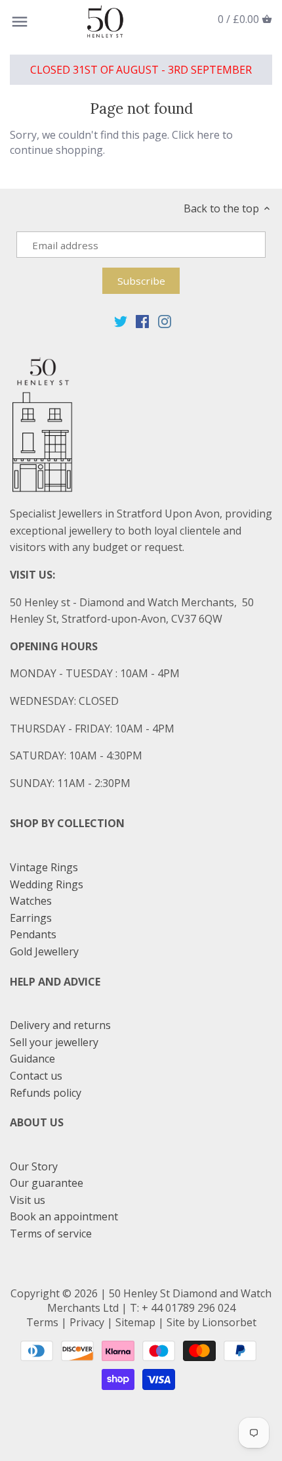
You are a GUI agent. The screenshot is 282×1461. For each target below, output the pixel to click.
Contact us (36, 1075)
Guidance (32, 1058)
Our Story (34, 1166)
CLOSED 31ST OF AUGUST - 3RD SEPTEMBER (141, 69)
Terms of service (51, 1233)
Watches (31, 901)
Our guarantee (46, 1183)
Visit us (27, 1200)
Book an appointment (64, 1216)
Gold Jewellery (44, 951)
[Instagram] (164, 320)
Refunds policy (45, 1093)
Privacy (87, 1322)
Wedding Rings (46, 884)
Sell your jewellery (54, 1042)
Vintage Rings (44, 867)
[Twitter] (120, 320)
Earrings (31, 918)
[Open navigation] (20, 22)
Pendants (33, 934)
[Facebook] (142, 320)
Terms (42, 1322)
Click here (196, 135)
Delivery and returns (60, 1025)
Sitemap (135, 1322)
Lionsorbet (229, 1322)
